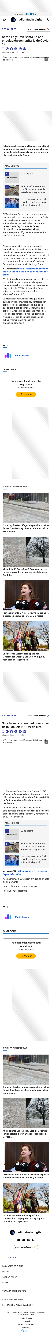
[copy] (24, 48)
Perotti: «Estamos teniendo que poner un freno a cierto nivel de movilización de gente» (25, 271)
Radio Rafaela (22, 355)
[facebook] (11, 48)
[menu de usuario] (47, 20)
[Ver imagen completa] (46, 59)
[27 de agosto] (12, 177)
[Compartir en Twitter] (15, 48)
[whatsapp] (7, 48)
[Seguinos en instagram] (28, 1240)
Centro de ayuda (26, 1318)
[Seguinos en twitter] (23, 1240)
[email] (20, 48)
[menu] (4, 19)
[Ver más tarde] (3, 49)
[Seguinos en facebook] (33, 1240)
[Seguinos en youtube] (18, 1240)
